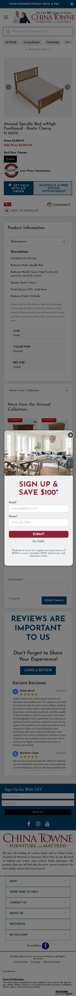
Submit (39, 534)
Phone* (13, 516)
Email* (13, 502)
